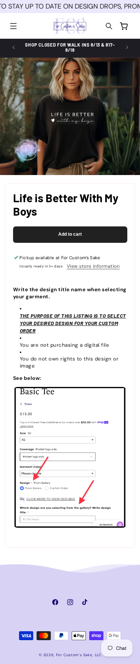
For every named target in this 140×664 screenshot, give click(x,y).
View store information (93, 266)
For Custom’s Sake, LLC (79, 654)
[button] (13, 26)
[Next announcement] (127, 47)
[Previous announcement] (13, 47)
